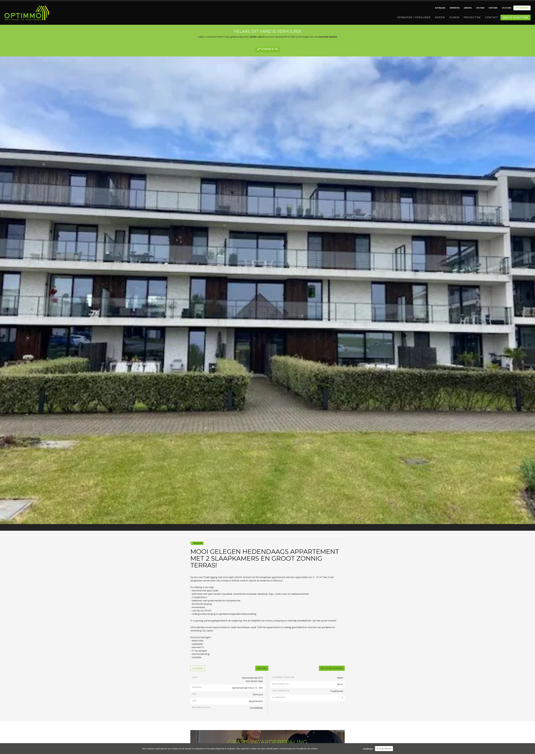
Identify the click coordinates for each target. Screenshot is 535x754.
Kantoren (493, 8)
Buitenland (440, 8)
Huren (454, 17)
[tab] (197, 668)
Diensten (468, 8)
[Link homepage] (26, 13)
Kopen (440, 17)
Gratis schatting (515, 17)
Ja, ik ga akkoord (383, 748)
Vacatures (506, 8)
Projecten (472, 17)
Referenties (454, 8)
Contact (491, 17)
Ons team (480, 8)
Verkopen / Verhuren (414, 17)
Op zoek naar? (522, 8)
